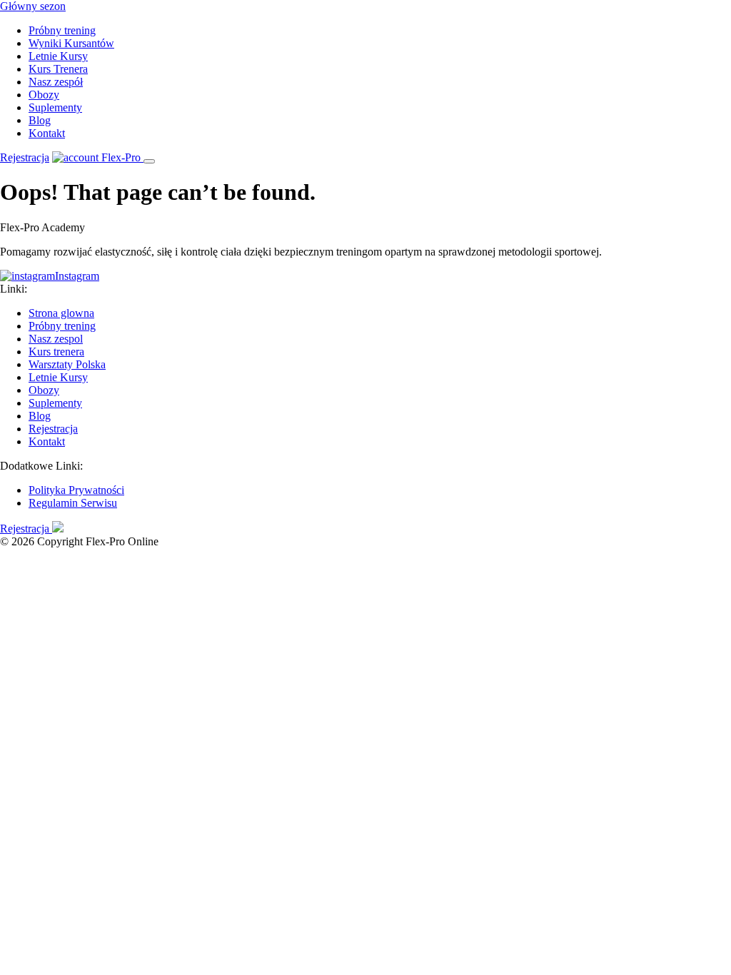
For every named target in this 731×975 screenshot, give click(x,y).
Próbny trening (62, 30)
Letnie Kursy (58, 56)
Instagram (77, 276)
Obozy (44, 95)
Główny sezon (33, 6)
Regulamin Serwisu (73, 503)
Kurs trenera (56, 351)
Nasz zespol (56, 339)
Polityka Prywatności (76, 490)
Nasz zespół (56, 82)
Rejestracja (24, 157)
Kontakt (47, 133)
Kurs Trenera (58, 69)
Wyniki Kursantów (71, 43)
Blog (40, 120)
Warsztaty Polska (67, 364)
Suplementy (55, 107)
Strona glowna (61, 313)
